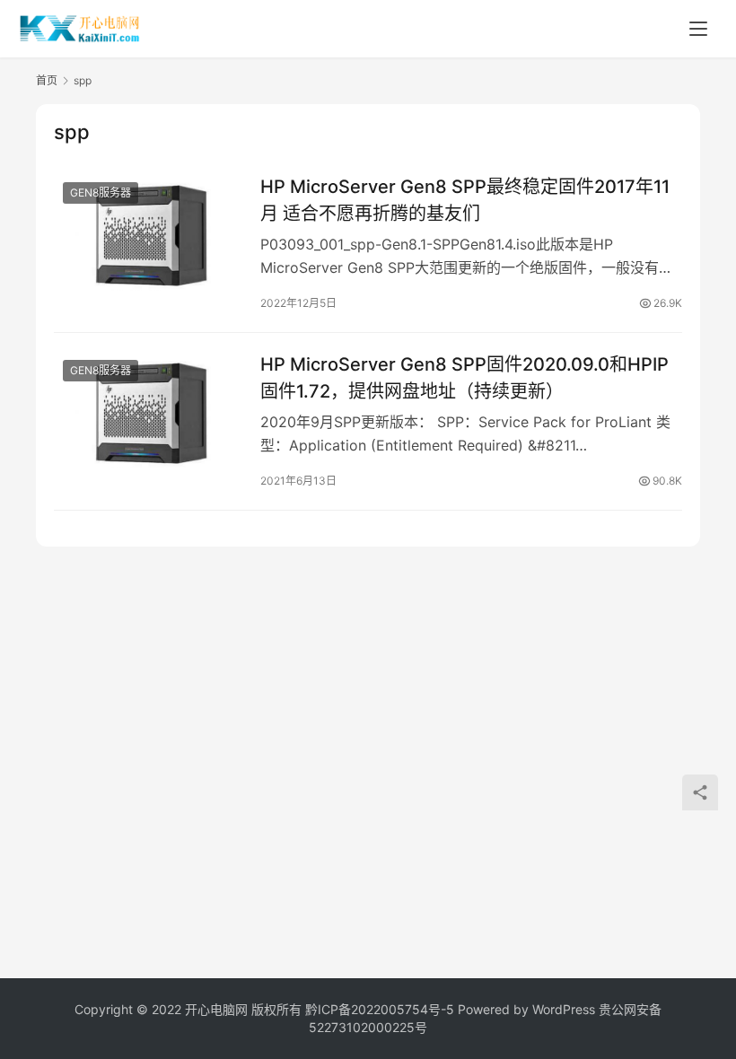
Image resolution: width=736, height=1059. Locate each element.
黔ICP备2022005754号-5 (381, 1009)
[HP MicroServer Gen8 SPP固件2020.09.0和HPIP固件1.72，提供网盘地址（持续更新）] (148, 409)
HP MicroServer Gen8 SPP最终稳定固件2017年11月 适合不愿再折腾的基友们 (465, 199)
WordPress (563, 1009)
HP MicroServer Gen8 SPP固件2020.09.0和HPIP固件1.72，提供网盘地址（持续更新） (464, 377)
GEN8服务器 (100, 192)
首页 (46, 80)
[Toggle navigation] (698, 29)
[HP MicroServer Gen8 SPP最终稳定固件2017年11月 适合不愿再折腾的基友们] (148, 232)
